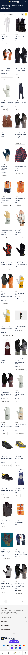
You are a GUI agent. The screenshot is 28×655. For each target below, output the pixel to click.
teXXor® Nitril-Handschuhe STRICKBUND (4, 168)
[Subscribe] (25, 617)
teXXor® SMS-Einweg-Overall (6, 37)
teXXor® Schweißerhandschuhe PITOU (6, 426)
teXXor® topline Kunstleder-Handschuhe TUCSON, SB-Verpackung (21, 262)
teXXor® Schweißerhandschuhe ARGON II (20, 394)
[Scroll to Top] (25, 647)
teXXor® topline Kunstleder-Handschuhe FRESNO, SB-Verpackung (7, 585)
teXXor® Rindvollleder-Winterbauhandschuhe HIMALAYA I (20, 294)
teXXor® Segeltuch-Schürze (6, 359)
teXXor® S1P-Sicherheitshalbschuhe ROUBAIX (20, 458)
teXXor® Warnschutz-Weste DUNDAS (20, 199)
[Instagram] (14, 633)
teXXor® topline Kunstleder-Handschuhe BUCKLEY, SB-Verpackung (7, 262)
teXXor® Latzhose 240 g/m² (20, 103)
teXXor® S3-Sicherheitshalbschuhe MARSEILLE (6, 458)
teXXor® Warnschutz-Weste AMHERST (20, 521)
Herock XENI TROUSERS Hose (20, 327)
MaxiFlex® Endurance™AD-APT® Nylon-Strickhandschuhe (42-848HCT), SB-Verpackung (7, 70)
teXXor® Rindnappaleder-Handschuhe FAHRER (7, 103)
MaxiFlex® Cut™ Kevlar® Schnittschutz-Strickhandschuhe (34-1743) (20, 69)
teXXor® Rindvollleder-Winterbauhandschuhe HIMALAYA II (6, 328)
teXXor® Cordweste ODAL (6, 133)
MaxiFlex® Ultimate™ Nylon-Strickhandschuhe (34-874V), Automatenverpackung (20, 135)
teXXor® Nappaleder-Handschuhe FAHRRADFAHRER (20, 230)
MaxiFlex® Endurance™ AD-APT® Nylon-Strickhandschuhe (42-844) (20, 586)
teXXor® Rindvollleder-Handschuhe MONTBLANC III (20, 426)
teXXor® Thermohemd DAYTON (20, 167)
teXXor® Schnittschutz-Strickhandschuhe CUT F (7, 552)
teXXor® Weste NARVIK (7, 520)
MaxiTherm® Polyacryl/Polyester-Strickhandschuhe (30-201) (6, 295)
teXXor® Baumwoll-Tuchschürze (19, 489)
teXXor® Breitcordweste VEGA (21, 37)
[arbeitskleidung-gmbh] (14, 1)
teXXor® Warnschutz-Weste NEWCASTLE (6, 199)
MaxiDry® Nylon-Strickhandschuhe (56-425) (6, 394)
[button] (25, 1)
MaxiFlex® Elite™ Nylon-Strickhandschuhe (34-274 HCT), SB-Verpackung (21, 553)
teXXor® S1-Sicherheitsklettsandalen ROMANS (7, 490)
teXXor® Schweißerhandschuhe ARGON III (6, 230)
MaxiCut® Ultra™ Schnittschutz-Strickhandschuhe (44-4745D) (20, 361)
